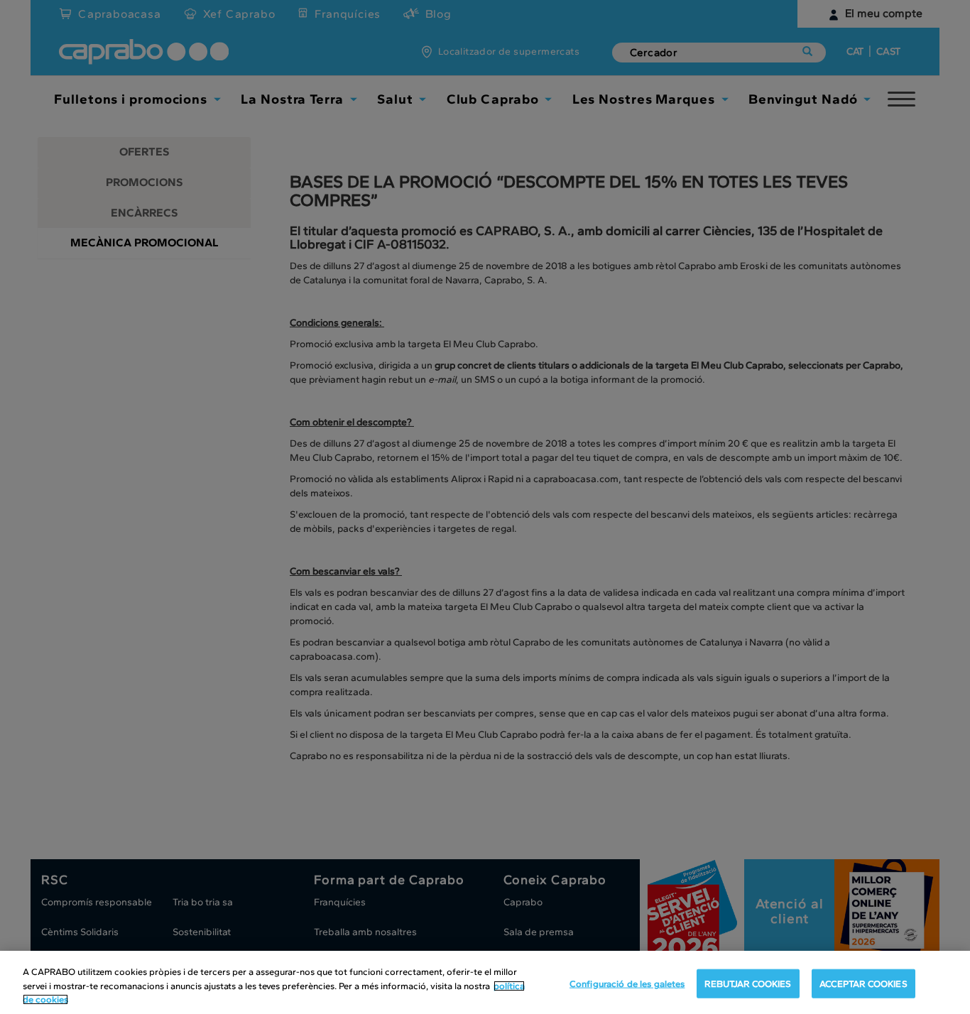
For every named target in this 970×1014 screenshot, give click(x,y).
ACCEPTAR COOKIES (863, 983)
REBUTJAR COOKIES (747, 983)
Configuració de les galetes (627, 983)
